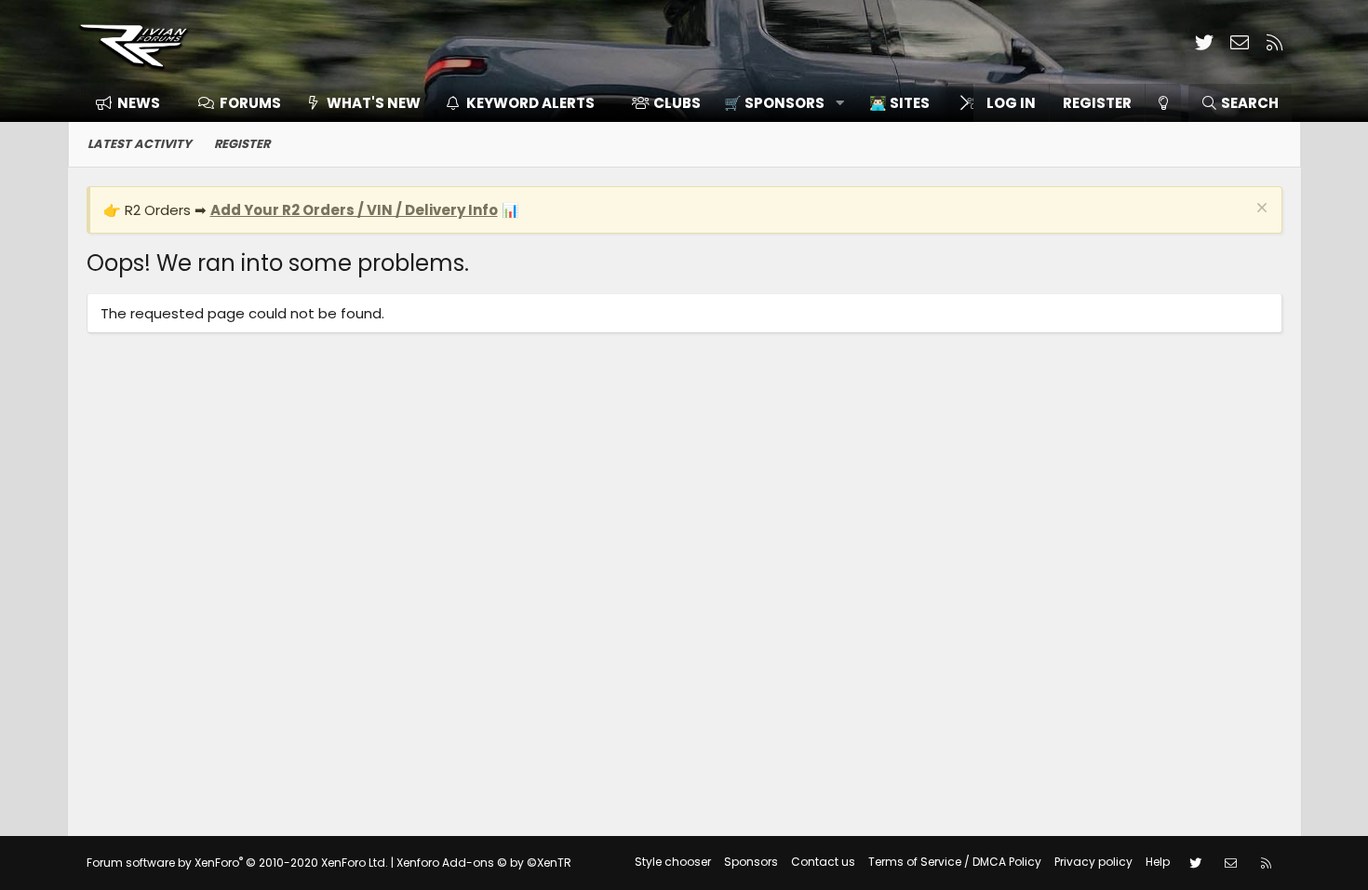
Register (242, 144)
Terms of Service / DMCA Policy (954, 862)
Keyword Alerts (530, 103)
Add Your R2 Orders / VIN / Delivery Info (354, 210)
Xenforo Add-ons (483, 862)
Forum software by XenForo (237, 862)
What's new (374, 103)
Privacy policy (1093, 862)
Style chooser (673, 862)
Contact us (823, 862)
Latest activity (139, 144)
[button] (777, 103)
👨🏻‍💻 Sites (899, 103)
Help (1158, 862)
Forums (250, 103)
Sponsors (751, 862)
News (138, 103)
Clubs (677, 103)
